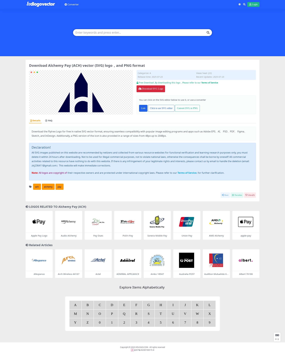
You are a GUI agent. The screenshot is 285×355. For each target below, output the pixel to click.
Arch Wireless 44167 (68, 273)
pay (59, 186)
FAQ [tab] (50, 120)
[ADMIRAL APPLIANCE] (127, 260)
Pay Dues (98, 235)
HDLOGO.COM (142, 347)
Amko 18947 (157, 273)
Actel (98, 273)
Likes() (251, 195)
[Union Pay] (186, 222)
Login (255, 4)
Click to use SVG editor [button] (161, 108)
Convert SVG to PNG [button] (187, 108)
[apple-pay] (245, 222)
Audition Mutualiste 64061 (216, 275)
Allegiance (39, 273)
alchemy (48, 186)
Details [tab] (36, 120)
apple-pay (246, 235)
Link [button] (143, 108)
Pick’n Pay (128, 235)
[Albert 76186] (245, 260)
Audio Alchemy (69, 235)
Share (226, 195)
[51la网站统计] (132, 350)
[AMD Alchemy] (216, 222)
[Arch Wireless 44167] (68, 260)
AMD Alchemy (216, 235)
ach (37, 186)
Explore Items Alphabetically (141, 287)
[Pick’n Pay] (127, 222)
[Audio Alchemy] (68, 222)
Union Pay (187, 235)
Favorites (238, 195)
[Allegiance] (38, 260)
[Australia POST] (186, 260)
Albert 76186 (246, 273)
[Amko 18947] (157, 260)
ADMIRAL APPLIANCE (128, 273)
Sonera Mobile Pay (157, 235)
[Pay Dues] (98, 222)
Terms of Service (209, 82)
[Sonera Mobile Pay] (157, 222)
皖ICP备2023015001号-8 (144, 350)
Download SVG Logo (152, 88)
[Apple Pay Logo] (38, 222)
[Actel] (98, 260)
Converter (73, 4)
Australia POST (187, 273)
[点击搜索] (208, 32)
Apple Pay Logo (39, 235)
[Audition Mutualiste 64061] (216, 260)
